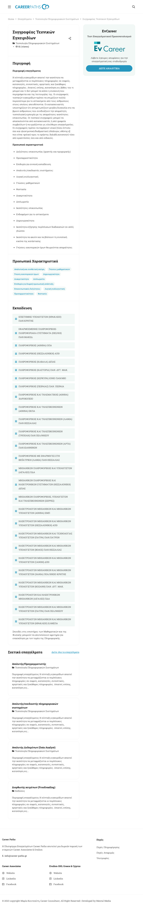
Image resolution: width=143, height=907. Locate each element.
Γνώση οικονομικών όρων (26, 274)
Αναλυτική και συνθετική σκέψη (29, 269)
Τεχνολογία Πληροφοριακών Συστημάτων (57, 18)
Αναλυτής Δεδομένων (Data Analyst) (33, 747)
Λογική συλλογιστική (55, 288)
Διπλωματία (39, 279)
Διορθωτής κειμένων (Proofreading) (33, 787)
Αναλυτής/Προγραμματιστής (29, 664)
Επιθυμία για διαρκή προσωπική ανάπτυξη (33, 284)
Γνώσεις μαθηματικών (59, 269)
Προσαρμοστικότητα (23, 293)
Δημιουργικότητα (51, 274)
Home (11, 18)
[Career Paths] (32, 6)
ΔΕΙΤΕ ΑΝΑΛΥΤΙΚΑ (109, 68)
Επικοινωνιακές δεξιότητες (27, 288)
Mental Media (103, 900)
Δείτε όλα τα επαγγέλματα (65, 652)
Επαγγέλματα (25, 18)
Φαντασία (42, 293)
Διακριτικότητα (21, 279)
